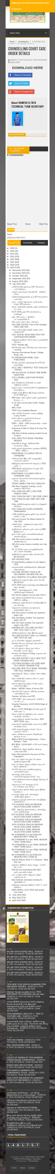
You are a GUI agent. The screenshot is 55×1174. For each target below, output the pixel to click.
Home (9, 234)
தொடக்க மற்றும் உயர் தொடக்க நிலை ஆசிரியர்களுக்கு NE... (26, 760)
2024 (12, 254)
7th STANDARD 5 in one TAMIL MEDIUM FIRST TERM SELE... (29, 846)
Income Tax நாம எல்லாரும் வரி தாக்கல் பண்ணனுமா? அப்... (27, 644)
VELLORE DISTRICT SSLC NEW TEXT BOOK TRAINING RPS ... (29, 659)
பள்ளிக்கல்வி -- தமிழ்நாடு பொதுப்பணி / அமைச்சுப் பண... (27, 525)
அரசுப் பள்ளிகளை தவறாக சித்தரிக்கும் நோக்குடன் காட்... (27, 735)
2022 (12, 259)
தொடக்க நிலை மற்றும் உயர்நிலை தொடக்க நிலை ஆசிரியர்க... (28, 765)
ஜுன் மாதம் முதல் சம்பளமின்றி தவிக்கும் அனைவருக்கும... (27, 535)
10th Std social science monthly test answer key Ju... (27, 540)
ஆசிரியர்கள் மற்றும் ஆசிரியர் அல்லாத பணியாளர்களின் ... (27, 750)
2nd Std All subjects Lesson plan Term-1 (29, 595)
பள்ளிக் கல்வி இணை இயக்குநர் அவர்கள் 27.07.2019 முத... (28, 394)
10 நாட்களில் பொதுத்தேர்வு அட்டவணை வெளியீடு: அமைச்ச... (27, 715)
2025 (12, 251)
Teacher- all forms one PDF (23, 696)
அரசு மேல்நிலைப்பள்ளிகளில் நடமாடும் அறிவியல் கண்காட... (26, 384)
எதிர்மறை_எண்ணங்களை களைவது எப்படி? (24, 1100)
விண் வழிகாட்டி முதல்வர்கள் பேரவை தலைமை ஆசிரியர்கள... (26, 419)
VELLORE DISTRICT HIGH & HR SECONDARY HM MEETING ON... (28, 573)
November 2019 (19, 273)
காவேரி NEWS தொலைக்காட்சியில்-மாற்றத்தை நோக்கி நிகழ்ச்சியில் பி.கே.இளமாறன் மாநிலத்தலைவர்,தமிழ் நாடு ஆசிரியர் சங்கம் (25, 1004)
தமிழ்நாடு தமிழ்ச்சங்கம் (16, 237)
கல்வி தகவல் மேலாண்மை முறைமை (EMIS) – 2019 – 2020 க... (29, 449)
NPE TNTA (16, 408)
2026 (12, 248)
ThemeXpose (33, 1161)
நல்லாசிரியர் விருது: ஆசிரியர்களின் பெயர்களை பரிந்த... (25, 444)
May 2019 (16, 898)
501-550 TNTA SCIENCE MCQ (20, 951)
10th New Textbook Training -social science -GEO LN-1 (27, 487)
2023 (12, 256)
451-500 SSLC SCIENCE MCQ (20, 957)
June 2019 (17, 895)
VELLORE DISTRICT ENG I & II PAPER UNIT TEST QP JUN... (29, 637)
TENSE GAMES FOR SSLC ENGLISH (28, 483)
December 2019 (19, 270)
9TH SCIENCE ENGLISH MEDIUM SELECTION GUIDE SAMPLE (27, 821)
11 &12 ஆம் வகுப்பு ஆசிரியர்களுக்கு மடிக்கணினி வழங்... (26, 770)
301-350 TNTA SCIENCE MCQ (20, 967)
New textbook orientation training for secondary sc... (27, 881)
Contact (32, 1168)
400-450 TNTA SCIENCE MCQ (20, 962)
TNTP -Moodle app (20, 345)
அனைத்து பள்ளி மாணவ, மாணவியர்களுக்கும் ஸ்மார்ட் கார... (27, 775)
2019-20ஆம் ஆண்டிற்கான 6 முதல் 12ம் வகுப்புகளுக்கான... (27, 469)
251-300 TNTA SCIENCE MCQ (20, 973)
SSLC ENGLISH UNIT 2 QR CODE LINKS (30, 496)
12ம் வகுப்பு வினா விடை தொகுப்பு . (26, 322)
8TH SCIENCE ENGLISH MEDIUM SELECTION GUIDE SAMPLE (27, 815)
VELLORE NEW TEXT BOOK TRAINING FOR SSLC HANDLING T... (29, 669)
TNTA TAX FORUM (15, 1040)
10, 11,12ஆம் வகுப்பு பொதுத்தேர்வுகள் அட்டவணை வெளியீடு (27, 550)
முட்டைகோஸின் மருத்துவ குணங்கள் (26, 640)
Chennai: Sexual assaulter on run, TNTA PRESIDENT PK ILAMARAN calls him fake (25, 993)
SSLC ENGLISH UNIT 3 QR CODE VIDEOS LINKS (27, 492)
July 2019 (16, 284)
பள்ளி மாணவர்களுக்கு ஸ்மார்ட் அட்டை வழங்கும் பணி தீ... (27, 730)
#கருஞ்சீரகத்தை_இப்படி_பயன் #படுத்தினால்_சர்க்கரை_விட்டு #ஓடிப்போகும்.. (25, 1124)
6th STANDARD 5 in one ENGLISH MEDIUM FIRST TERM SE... (27, 856)
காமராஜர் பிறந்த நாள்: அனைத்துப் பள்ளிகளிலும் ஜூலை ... (25, 795)
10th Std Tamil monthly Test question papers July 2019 (27, 624)
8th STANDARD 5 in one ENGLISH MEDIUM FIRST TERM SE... (27, 836)
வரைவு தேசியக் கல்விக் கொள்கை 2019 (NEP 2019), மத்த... (28, 720)
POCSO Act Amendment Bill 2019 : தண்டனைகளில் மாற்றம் (27, 871)
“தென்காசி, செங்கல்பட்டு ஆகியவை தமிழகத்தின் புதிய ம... (26, 609)
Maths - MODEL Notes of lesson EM (27, 688)
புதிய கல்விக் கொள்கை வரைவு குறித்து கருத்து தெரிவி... (27, 414)
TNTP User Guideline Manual (24, 410)
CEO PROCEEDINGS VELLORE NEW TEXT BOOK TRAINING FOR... (28, 664)
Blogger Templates (33, 1159)
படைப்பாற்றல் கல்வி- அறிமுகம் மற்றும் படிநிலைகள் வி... (26, 876)
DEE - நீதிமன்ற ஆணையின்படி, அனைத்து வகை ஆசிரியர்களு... (28, 810)
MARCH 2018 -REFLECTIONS (20, 1065)
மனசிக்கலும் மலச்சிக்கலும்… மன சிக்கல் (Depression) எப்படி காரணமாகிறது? (23, 1094)
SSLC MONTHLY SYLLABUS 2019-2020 (29, 577)
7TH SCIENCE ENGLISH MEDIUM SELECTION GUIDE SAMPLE (27, 805)
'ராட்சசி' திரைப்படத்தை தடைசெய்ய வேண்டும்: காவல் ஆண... (26, 649)
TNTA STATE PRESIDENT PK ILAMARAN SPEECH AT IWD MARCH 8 (25, 1079)
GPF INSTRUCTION (20, 559)
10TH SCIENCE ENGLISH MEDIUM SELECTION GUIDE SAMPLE (27, 825)
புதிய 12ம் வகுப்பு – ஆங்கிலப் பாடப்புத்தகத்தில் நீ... (23, 318)
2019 (12, 267)
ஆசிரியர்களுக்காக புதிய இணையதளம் (27, 633)
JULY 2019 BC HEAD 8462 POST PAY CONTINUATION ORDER (28, 336)
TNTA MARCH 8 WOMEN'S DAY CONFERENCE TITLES (21, 1071)
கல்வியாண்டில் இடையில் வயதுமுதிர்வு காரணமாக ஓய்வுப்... (27, 459)
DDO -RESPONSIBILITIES (18, 1045)
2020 (12, 265)
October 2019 (18, 276)
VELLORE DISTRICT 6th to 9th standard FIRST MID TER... (29, 326)
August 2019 (17, 281)
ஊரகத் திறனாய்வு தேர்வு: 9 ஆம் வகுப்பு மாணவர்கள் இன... (27, 685)
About (22, 1168)
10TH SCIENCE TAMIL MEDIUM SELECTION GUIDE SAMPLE (26, 830)
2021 (12, 262)
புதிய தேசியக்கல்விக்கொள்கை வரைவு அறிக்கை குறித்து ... (27, 599)
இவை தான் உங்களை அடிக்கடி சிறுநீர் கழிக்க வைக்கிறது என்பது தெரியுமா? (24, 1116)
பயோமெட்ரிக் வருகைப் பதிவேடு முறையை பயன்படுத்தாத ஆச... (28, 692)
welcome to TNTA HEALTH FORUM (22, 1108)
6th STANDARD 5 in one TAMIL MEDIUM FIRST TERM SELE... (29, 851)
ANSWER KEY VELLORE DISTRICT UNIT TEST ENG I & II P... (27, 629)
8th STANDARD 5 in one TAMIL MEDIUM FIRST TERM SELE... (29, 841)
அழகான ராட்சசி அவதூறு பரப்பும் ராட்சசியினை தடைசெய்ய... (25, 785)
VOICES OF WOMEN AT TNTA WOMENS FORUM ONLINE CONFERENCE (25, 1058)
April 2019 (16, 900)
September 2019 (19, 278)
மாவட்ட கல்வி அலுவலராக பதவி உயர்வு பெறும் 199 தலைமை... (27, 303)
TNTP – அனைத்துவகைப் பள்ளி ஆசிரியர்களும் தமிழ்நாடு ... (24, 591)
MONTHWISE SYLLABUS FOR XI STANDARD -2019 (26, 474)
